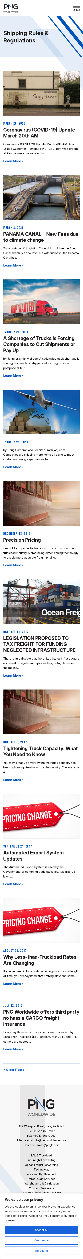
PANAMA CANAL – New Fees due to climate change (41, 237)
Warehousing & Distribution (42, 1183)
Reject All (41, 1250)
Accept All (41, 1230)
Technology (41, 1169)
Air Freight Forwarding (42, 1160)
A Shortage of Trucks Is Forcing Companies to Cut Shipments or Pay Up (39, 344)
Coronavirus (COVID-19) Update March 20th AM (39, 133)
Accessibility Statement (41, 1174)
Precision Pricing (22, 540)
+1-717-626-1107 (44, 1131)
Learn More (13, 161)
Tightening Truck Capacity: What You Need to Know (40, 751)
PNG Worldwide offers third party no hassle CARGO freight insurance (41, 1018)
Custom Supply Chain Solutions (41, 1192)
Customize (41, 1240)
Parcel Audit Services (41, 1178)
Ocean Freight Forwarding (41, 1164)
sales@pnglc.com (48, 1145)
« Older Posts (13, 1070)
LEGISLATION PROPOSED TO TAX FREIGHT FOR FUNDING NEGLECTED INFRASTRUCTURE (39, 644)
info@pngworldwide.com (50, 1140)
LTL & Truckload (41, 1155)
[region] (41, 1226)
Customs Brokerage (41, 1188)
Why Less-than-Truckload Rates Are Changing (39, 960)
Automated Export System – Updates (35, 856)
